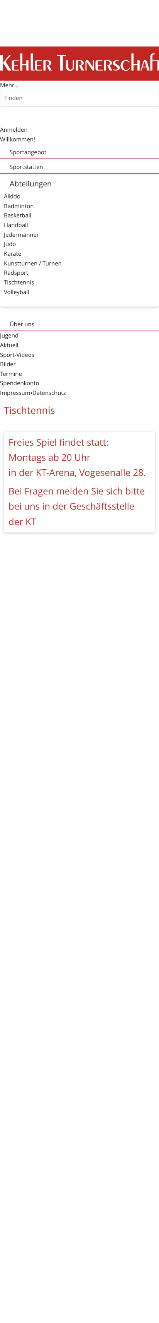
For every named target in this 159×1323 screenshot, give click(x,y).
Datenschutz (49, 393)
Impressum (15, 393)
